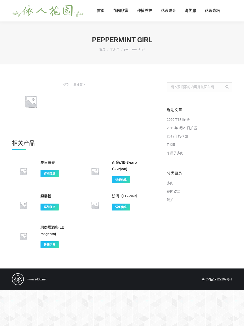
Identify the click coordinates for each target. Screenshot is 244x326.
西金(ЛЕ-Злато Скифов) (124, 165)
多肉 (170, 183)
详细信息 (49, 173)
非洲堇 (114, 49)
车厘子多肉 (175, 153)
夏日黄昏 (48, 162)
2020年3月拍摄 (178, 119)
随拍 (170, 200)
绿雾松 (46, 196)
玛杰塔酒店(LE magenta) (52, 230)
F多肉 (171, 145)
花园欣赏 (173, 191)
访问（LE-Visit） (125, 196)
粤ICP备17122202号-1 (217, 279)
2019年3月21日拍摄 (182, 128)
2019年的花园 (177, 136)
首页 (102, 49)
